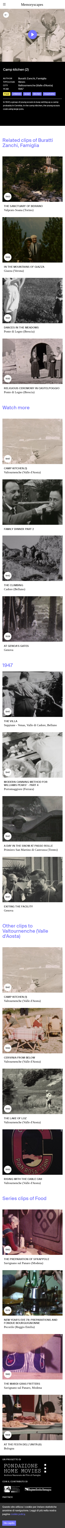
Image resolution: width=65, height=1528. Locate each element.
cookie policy (18, 1514)
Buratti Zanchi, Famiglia (32, 78)
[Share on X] (10, 119)
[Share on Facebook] (5, 119)
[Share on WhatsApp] (15, 119)
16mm (21, 82)
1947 (21, 89)
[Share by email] (19, 119)
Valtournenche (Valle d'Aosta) (35, 85)
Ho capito (9, 1523)
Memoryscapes (32, 5)
